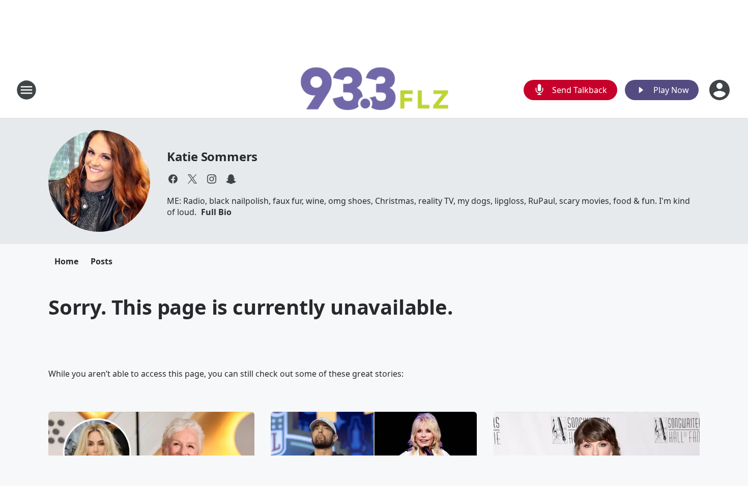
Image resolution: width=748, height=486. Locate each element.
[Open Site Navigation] (26, 90)
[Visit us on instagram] (212, 179)
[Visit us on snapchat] (231, 179)
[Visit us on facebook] (173, 179)
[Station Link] (374, 89)
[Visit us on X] (192, 179)
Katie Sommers (212, 156)
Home (66, 261)
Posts (101, 261)
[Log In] (720, 90)
